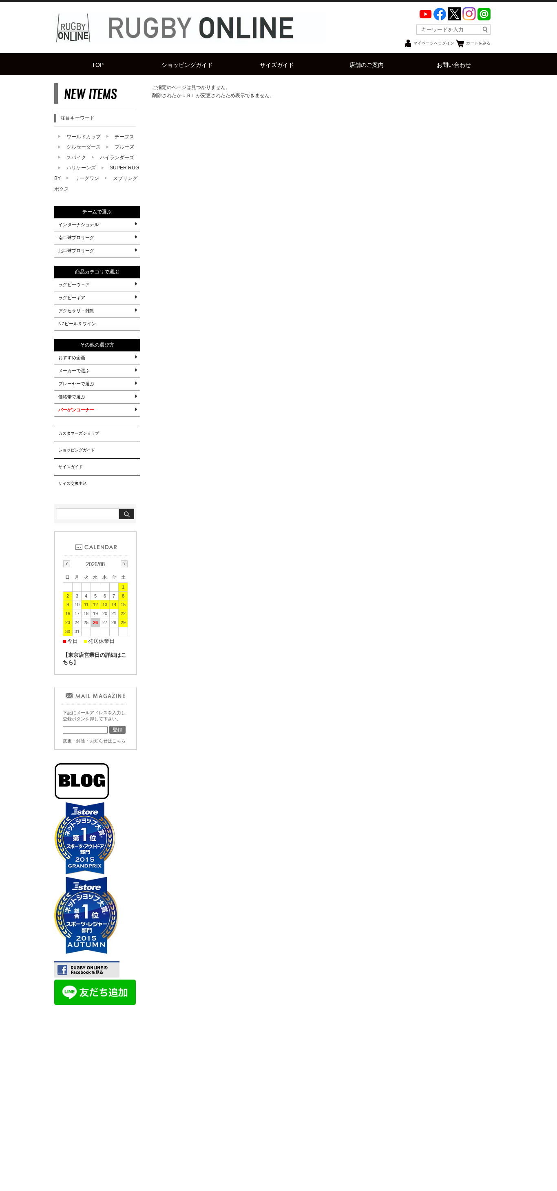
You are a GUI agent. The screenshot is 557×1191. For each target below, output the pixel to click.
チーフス (124, 137)
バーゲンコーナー (76, 409)
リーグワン (87, 178)
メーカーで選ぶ (74, 370)
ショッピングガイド (187, 65)
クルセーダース (83, 147)
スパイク (76, 157)
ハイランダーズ (117, 157)
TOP (98, 65)
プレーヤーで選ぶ (76, 383)
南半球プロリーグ (76, 237)
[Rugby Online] (190, 41)
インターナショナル (78, 224)
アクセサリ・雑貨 (76, 310)
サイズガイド (277, 65)
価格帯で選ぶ (71, 396)
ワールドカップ (83, 137)
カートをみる (478, 43)
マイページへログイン (433, 43)
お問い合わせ (454, 65)
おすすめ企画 (71, 357)
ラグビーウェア (74, 284)
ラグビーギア (71, 297)
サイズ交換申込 (72, 483)
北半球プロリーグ (76, 250)
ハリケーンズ (81, 168)
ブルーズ (124, 147)
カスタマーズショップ (78, 433)
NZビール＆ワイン (77, 323)
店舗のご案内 (366, 65)
